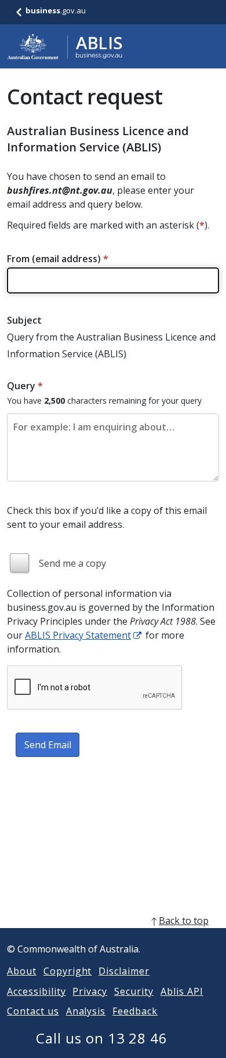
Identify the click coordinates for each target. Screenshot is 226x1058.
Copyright (67, 971)
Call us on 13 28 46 (101, 1038)
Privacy (89, 991)
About (22, 971)
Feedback (135, 1011)
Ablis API (182, 991)
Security (134, 991)
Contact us (33, 1011)
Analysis (86, 1011)
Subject (24, 320)
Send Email (47, 744)
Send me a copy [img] (72, 563)
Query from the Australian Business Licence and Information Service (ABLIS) (111, 345)
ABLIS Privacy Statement (78, 635)
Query (25, 385)
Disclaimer (124, 971)
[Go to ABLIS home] (65, 46)
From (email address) (57, 258)
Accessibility (36, 991)
